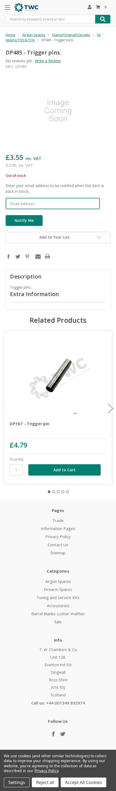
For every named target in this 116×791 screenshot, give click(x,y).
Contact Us (58, 544)
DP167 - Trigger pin (29, 423)
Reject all (45, 782)
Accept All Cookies (83, 782)
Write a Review (48, 60)
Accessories (58, 605)
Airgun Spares (58, 581)
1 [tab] (49, 491)
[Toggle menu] (7, 7)
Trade (58, 520)
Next (110, 408)
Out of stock (16, 175)
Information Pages (58, 528)
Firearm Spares (58, 589)
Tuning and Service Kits (58, 597)
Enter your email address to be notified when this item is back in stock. (55, 188)
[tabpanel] (58, 407)
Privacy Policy (58, 536)
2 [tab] (53, 491)
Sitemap (58, 552)
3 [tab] (58, 491)
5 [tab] (67, 491)
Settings (16, 782)
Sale (58, 621)
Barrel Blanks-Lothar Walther (58, 613)
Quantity (17, 459)
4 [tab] (63, 491)
